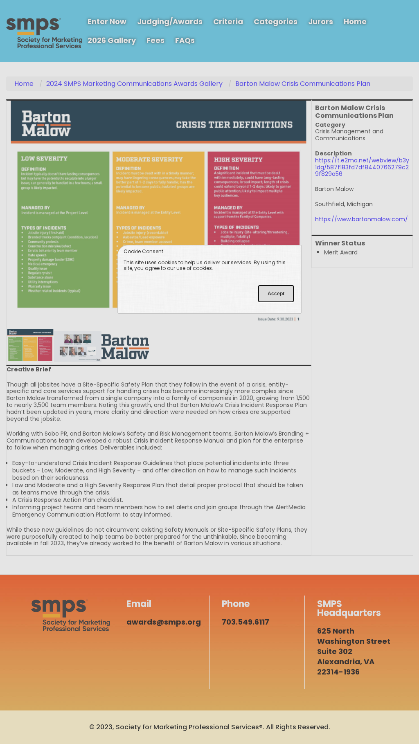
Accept (276, 294)
